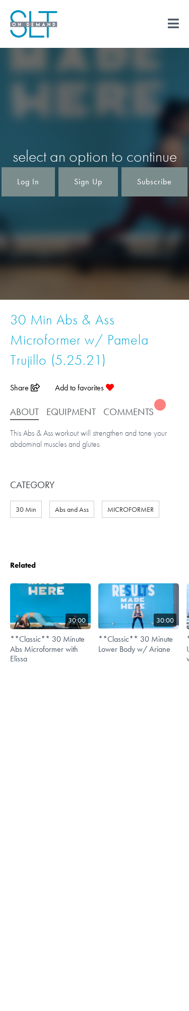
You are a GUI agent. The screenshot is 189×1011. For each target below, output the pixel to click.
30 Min (26, 509)
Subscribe (154, 181)
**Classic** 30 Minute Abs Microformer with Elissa (47, 648)
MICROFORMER (130, 509)
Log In (28, 181)
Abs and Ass (72, 509)
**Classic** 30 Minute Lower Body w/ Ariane (135, 644)
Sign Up (88, 181)
